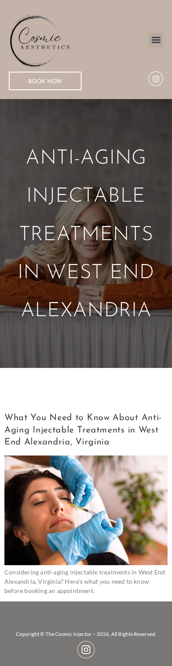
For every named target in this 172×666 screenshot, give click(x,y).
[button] (156, 40)
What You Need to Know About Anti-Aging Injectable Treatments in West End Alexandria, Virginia (83, 430)
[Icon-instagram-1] (86, 649)
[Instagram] (155, 78)
